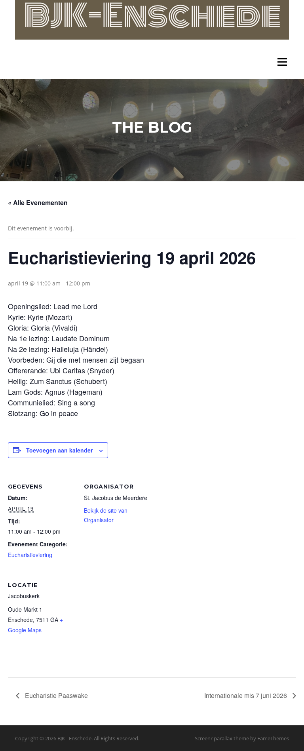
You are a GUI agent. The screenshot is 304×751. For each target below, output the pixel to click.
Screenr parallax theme (222, 738)
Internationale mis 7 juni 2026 (246, 695)
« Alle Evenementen (38, 202)
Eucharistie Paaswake (55, 695)
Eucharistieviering (30, 555)
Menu (282, 62)
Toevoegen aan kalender (59, 450)
